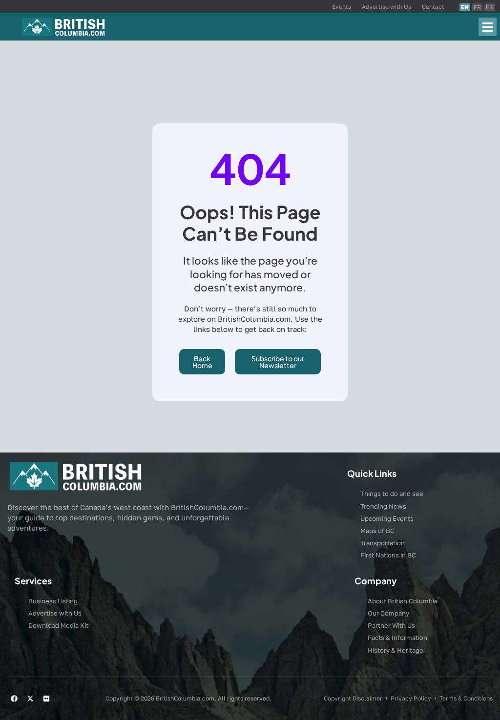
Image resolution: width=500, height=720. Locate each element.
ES (489, 7)
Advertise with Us (386, 6)
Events (341, 6)
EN (465, 7)
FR (477, 7)
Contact (433, 6)
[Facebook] (14, 698)
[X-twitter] (30, 698)
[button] (488, 27)
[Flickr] (46, 698)
